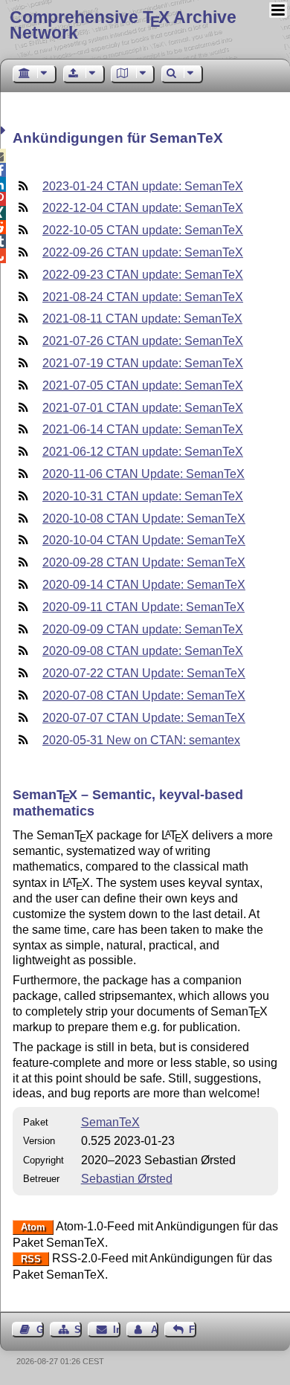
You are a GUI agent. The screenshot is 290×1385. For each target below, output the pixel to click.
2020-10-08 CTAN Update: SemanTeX (143, 518)
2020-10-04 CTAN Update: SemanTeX (143, 540)
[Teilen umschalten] (5, 130)
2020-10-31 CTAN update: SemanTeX (142, 496)
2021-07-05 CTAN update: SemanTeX (142, 385)
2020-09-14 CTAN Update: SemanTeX (143, 584)
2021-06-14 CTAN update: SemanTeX (142, 429)
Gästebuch (40, 1329)
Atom (33, 1227)
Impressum (116, 1329)
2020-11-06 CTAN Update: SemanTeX (143, 474)
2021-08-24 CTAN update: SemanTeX (142, 297)
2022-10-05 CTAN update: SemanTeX (142, 230)
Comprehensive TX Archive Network (123, 24)
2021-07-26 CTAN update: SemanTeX (142, 341)
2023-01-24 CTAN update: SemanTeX (142, 186)
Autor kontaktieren (154, 1329)
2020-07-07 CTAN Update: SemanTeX (143, 717)
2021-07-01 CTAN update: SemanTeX (142, 407)
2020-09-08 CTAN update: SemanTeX (142, 651)
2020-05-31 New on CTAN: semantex (141, 740)
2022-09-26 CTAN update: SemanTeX (142, 252)
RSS (31, 1259)
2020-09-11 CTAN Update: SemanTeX (143, 607)
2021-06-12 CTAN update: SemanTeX (142, 451)
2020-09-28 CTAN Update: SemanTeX (143, 562)
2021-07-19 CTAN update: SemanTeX (142, 363)
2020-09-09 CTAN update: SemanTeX (142, 629)
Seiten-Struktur (78, 1329)
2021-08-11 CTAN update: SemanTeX (142, 318)
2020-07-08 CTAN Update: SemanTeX (143, 695)
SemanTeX (110, 1122)
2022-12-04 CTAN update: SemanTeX (142, 207)
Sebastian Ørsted (127, 1178)
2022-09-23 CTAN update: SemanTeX (142, 274)
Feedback (192, 1329)
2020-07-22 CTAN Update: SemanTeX (143, 673)
